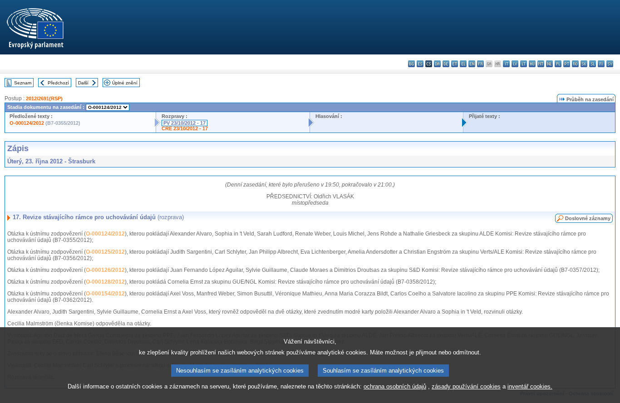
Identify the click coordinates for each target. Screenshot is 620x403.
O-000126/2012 (105, 270)
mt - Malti (540, 63)
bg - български (411, 63)
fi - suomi (601, 63)
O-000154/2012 (105, 293)
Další (83, 82)
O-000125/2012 (105, 252)
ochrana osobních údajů (395, 386)
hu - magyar (532, 63)
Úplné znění (125, 82)
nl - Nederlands (549, 63)
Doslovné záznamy (587, 218)
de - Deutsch (446, 63)
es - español (420, 63)
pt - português (566, 63)
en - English (471, 63)
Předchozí (58, 82)
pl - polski (558, 63)
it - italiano (506, 63)
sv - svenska (609, 63)
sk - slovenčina (584, 63)
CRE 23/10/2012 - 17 (185, 128)
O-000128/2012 (105, 282)
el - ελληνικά (463, 63)
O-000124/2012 (27, 123)
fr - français (480, 63)
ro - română (575, 63)
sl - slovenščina (592, 63)
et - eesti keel (454, 63)
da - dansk (437, 63)
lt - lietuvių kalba (523, 63)
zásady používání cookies (466, 386)
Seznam (22, 82)
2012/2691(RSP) (44, 98)
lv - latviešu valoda (515, 63)
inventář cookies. (529, 386)
